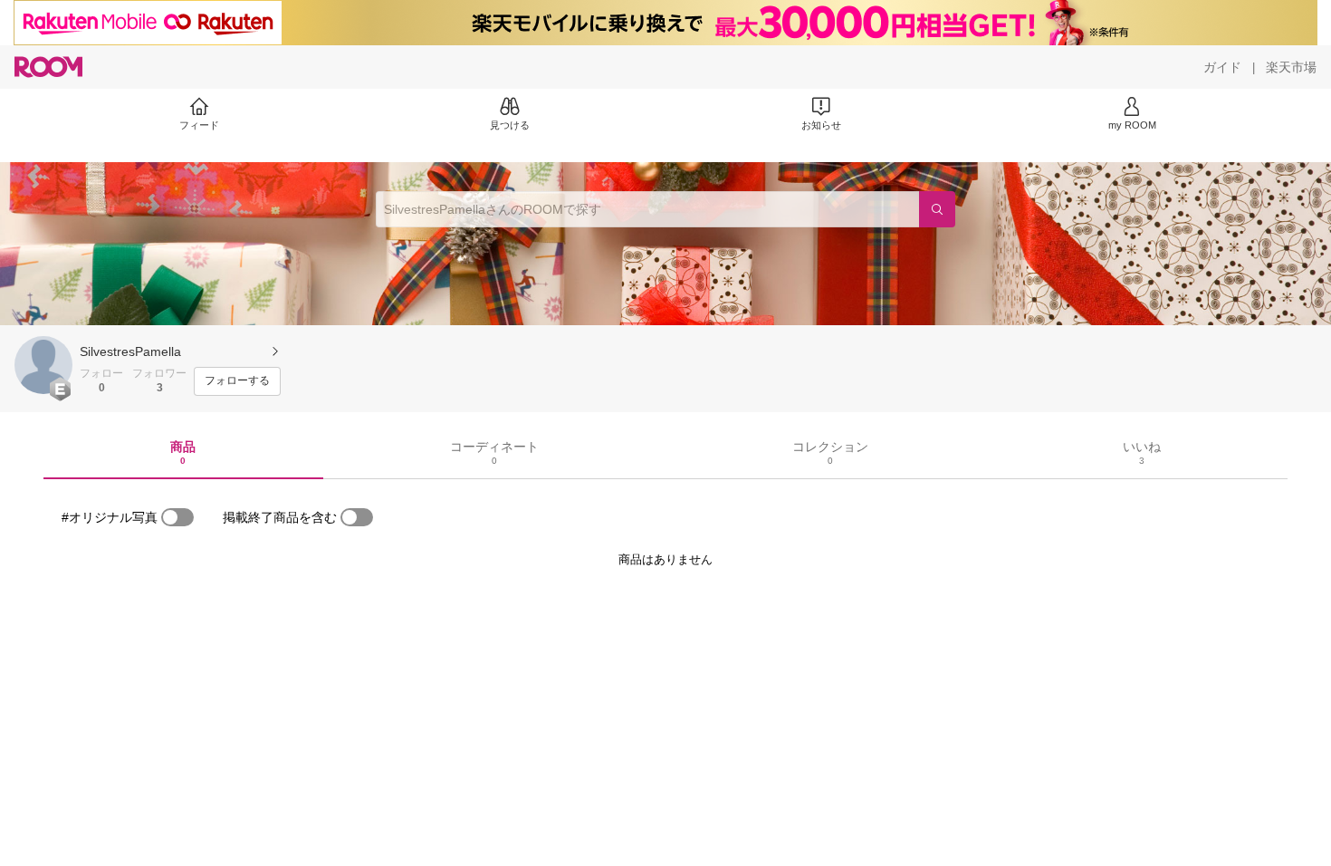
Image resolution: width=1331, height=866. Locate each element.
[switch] (177, 517)
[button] (43, 365)
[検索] (937, 209)
